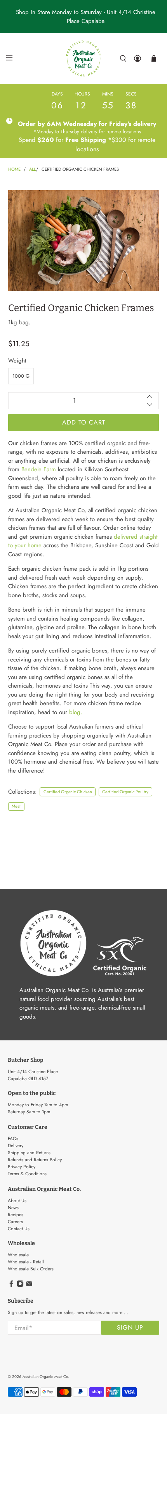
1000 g (21, 376)
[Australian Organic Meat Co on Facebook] (11, 1285)
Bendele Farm (38, 469)
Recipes (15, 1214)
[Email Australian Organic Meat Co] (29, 1285)
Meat (16, 806)
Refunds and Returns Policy (35, 1159)
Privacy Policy (21, 1166)
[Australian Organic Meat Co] (83, 58)
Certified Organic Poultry (125, 792)
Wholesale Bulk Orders (31, 1268)
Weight (17, 360)
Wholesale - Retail (26, 1261)
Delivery (15, 1145)
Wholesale (18, 1254)
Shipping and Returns (29, 1152)
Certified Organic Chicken (67, 792)
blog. (75, 712)
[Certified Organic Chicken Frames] (83, 240)
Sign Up (130, 1327)
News (13, 1207)
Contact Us (19, 1228)
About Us (17, 1200)
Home (14, 169)
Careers (15, 1221)
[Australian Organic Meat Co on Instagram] (20, 1285)
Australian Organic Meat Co (45, 1377)
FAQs (13, 1138)
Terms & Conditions (27, 1173)
